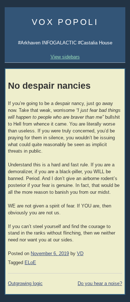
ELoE (30, 262)
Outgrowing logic (25, 283)
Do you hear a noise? (100, 283)
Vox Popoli (65, 22)
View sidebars (65, 57)
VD (80, 253)
